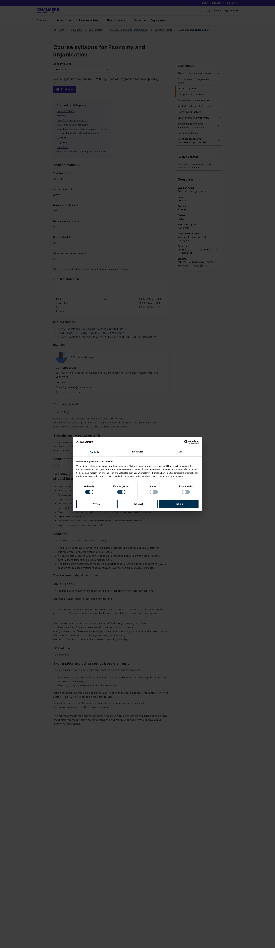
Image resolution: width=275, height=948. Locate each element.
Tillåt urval (137, 504)
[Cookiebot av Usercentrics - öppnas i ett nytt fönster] (186, 442)
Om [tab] (180, 451)
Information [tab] (137, 451)
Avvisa (96, 504)
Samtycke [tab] (95, 452)
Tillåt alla (178, 504)
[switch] (121, 492)
